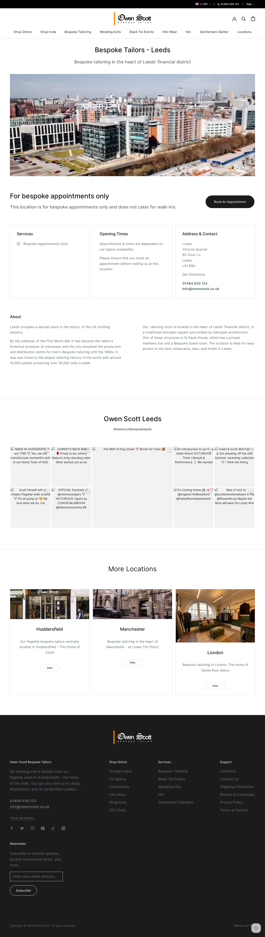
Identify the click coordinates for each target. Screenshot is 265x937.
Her (188, 32)
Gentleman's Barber (214, 32)
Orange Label (120, 771)
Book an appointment (230, 202)
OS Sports (117, 779)
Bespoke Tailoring (78, 32)
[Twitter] (22, 828)
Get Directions (193, 274)
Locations (244, 32)
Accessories (119, 787)
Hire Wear (170, 32)
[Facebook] (11, 828)
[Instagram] (32, 828)
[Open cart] (253, 18)
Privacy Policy (231, 802)
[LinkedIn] (63, 828)
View (50, 667)
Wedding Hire (169, 787)
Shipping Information (237, 787)
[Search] (244, 18)
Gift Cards (117, 810)
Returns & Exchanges (237, 795)
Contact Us (229, 779)
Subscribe (23, 890)
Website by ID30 (244, 925)
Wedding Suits (110, 32)
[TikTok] (53, 828)
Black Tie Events (142, 32)
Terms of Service (234, 810)
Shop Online (23, 32)
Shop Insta (48, 32)
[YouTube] (43, 828)
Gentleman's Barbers (175, 802)
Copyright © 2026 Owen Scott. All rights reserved (42, 925)
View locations (22, 818)
